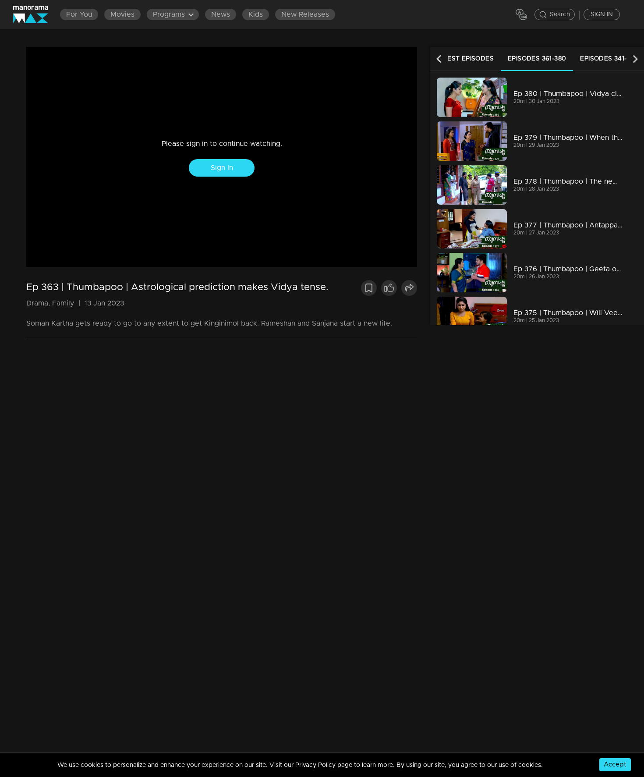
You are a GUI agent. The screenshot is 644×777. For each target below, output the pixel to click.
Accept (615, 764)
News (220, 14)
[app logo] (35, 14)
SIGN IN (602, 14)
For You (79, 14)
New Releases (305, 14)
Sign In (222, 167)
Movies (122, 14)
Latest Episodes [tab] (464, 59)
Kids (255, 14)
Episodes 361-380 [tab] (537, 59)
